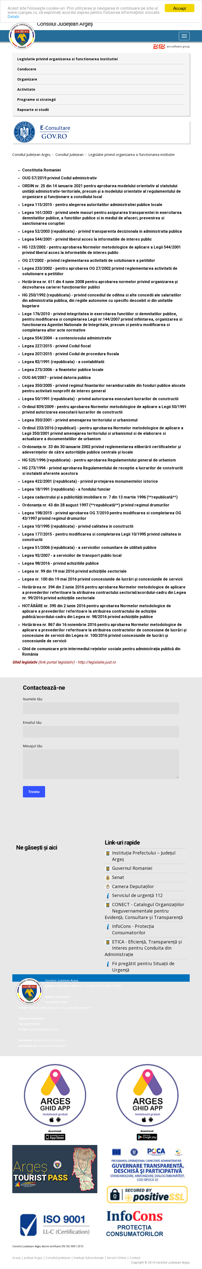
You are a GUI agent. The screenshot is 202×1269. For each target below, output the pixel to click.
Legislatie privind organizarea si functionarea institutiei (67, 59)
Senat (118, 877)
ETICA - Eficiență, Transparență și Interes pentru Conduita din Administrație (143, 948)
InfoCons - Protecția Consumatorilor (133, 929)
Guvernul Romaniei (132, 868)
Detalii (13, 16)
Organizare (27, 79)
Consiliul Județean (69, 154)
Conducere (26, 69)
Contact (135, 1258)
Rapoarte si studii (33, 109)
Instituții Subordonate (89, 1258)
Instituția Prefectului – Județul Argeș (143, 856)
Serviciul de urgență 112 (137, 895)
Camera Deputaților (133, 886)
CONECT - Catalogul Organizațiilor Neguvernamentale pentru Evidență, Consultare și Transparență (144, 910)
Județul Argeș (33, 1258)
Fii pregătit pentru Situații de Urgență (143, 966)
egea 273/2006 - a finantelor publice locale (63, 369)
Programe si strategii (36, 99)
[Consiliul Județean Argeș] (22, 25)
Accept (179, 8)
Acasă (16, 1258)
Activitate (26, 89)
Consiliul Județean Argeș (31, 154)
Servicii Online (116, 1258)
